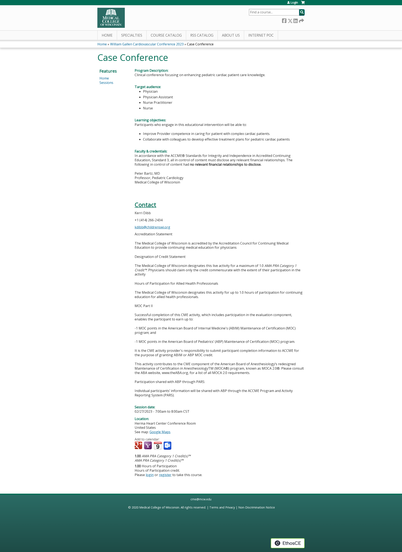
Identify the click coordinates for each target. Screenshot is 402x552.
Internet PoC (261, 35)
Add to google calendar (139, 446)
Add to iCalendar (157, 445)
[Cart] (303, 4)
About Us (231, 35)
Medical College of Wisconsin (159, 507)
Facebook (284, 20)
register (165, 475)
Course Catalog (166, 35)
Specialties (131, 35)
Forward (301, 20)
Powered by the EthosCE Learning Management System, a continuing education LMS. (288, 543)
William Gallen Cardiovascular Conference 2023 (147, 44)
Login (294, 2)
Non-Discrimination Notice (256, 507)
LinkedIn (295, 20)
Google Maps (159, 432)
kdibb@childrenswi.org (152, 227)
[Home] (111, 17)
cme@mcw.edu (201, 499)
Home (107, 35)
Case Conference (200, 44)
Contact (145, 205)
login (150, 475)
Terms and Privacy (222, 507)
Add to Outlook (168, 446)
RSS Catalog (201, 35)
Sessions (106, 82)
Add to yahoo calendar (148, 446)
